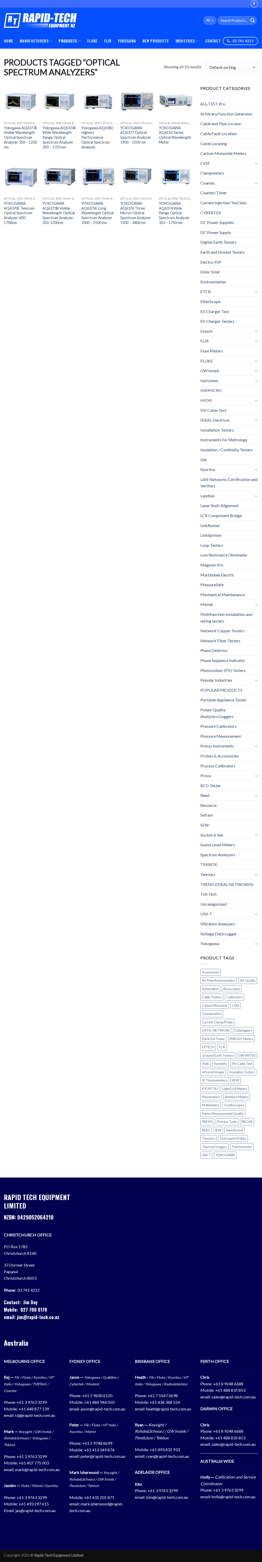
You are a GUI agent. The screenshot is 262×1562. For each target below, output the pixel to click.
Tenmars (207, 874)
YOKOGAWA (127, 41)
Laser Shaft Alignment (219, 505)
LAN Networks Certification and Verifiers (229, 482)
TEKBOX (208, 864)
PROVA (247, 1122)
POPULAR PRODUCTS (221, 690)
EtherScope (210, 301)
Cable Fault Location (218, 133)
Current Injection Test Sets (223, 202)
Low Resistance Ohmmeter (223, 554)
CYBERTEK (210, 212)
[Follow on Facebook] (254, 3)
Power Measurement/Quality (223, 1113)
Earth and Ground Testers (222, 252)
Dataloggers (243, 1030)
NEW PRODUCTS (156, 41)
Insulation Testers (242, 1072)
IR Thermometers (214, 1080)
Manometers (211, 1097)
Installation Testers (217, 429)
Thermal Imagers (214, 1147)
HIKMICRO (211, 390)
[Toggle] (256, 163)
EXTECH (208, 1047)
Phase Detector (214, 650)
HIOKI (206, 400)
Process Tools (227, 1122)
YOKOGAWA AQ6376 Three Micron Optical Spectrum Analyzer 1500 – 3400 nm (135, 213)
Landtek (207, 495)
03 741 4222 (28, 1290)
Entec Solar (210, 271)
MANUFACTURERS (34, 41)
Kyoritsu (207, 469)
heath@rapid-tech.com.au (168, 1408)
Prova (205, 775)
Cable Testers (212, 997)
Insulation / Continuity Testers (226, 449)
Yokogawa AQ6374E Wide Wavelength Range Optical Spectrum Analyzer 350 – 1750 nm (59, 137)
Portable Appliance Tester (223, 699)
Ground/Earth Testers (218, 1055)
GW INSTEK (247, 1055)
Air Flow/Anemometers (218, 980)
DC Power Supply (215, 232)
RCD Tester (210, 785)
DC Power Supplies (217, 222)
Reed (204, 795)
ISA (203, 459)
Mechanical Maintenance (222, 594)
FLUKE (92, 41)
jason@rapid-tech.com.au (103, 1408)
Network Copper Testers (222, 630)
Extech (206, 331)
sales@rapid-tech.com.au (234, 1396)
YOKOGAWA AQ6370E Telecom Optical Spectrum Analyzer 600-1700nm (19, 213)
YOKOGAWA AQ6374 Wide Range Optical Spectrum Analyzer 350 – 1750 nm (174, 213)
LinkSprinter (211, 535)
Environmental (213, 281)
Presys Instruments (217, 745)
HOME (8, 41)
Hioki (205, 1064)
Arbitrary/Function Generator (226, 113)
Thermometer (242, 1147)
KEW (235, 1080)
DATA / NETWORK (216, 1030)
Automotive (210, 989)
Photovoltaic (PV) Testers (223, 670)
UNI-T (206, 913)
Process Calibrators (217, 765)
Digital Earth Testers (218, 242)
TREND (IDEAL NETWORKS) (226, 884)
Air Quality (248, 980)
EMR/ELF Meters (241, 1038)
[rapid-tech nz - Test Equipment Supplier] (40, 20)
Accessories (210, 972)
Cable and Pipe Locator (220, 123)
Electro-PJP (210, 261)
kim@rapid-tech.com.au (167, 1497)
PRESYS (207, 1122)
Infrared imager (213, 1072)
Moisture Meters (236, 1097)
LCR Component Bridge (221, 515)
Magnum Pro (211, 564)
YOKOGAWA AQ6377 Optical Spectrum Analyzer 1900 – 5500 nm (135, 135)
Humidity (220, 1064)
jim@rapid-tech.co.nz (38, 1317)
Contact (213, 41)
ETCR (205, 291)
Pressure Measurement (220, 736)
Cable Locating (213, 143)
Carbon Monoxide (214, 1005)
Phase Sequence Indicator (222, 660)
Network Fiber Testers (220, 640)
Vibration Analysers (217, 923)
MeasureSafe (212, 584)
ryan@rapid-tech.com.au (167, 1456)
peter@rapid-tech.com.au (103, 1456)
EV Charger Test (214, 311)
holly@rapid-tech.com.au (233, 1496)
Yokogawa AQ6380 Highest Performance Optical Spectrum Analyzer (97, 137)
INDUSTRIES (185, 41)
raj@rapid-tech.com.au (35, 1415)
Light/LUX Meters (234, 1088)
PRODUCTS (68, 41)
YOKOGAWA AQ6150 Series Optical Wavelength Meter (175, 135)
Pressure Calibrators (218, 726)
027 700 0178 (33, 1309)
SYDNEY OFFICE (84, 1361)
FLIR (107, 41)
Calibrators (234, 997)
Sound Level (234, 1130)
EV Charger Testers (217, 321)
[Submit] (252, 20)
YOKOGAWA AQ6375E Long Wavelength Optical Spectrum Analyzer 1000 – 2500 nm (97, 213)
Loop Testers (211, 545)
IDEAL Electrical (214, 420)
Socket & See (211, 834)
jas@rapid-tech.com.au (35, 1510)
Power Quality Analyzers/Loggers (217, 713)
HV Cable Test (213, 410)
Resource (208, 805)
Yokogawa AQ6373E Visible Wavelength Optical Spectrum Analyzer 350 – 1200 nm (20, 137)
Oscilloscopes (234, 1105)
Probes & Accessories (219, 755)
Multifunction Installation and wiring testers (226, 617)
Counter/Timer (213, 192)
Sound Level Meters (217, 844)
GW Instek (209, 370)
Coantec (207, 182)
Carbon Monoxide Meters (223, 153)
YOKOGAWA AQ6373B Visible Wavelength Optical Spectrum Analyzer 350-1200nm (58, 213)
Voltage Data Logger (218, 933)
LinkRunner (210, 525)
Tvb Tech (208, 894)
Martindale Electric (217, 574)
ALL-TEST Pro (212, 103)
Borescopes (231, 989)
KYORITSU (210, 1088)
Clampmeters (212, 172)
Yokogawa (209, 943)
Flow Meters (211, 350)
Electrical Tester (213, 1038)
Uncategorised (213, 904)
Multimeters (210, 1105)
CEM (205, 163)
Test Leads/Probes (233, 1138)
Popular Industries (216, 680)
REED (206, 1130)
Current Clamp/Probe (217, 1022)
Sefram (206, 814)
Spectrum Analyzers (217, 854)
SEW (204, 824)
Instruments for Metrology (223, 439)
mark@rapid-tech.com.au (37, 1469)
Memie (206, 604)
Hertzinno (209, 380)
